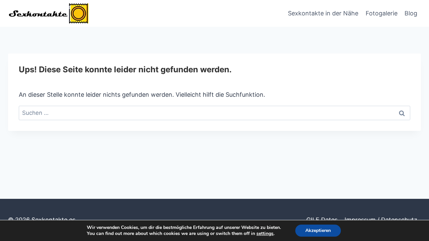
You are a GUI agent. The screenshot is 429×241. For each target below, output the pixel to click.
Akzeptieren (318, 230)
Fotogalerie (381, 13)
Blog (411, 13)
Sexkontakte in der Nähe (323, 13)
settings (264, 234)
